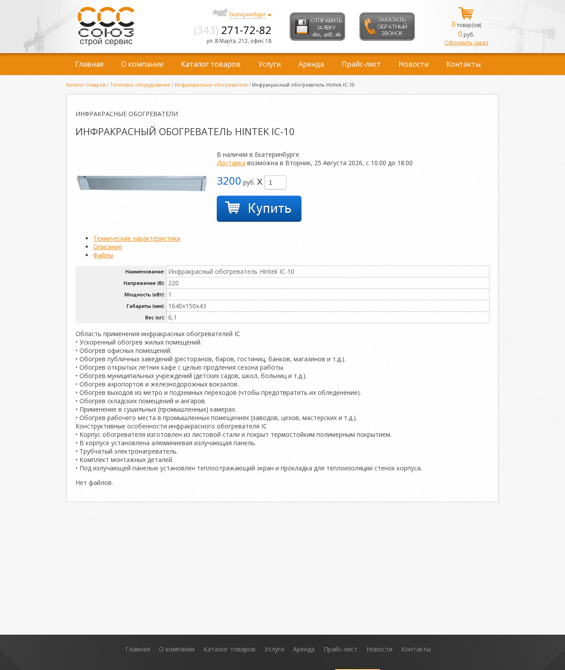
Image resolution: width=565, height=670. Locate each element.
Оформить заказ (466, 42)
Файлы (103, 255)
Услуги (269, 64)
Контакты (463, 64)
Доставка (231, 163)
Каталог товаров (211, 64)
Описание (107, 246)
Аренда (311, 64)
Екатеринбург (248, 14)
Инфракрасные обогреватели (211, 84)
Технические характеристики (137, 238)
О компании (142, 64)
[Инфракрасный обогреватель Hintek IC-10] (141, 189)
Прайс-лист (361, 64)
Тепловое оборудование (140, 84)
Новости (414, 64)
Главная (89, 64)
